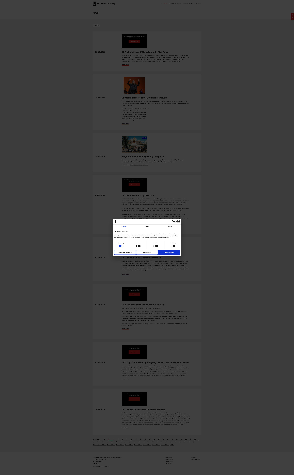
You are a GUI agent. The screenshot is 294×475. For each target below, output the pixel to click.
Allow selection (147, 252)
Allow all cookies (169, 252)
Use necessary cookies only (125, 252)
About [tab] (170, 226)
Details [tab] (147, 226)
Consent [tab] (124, 226)
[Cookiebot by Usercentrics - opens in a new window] (173, 221)
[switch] (138, 246)
